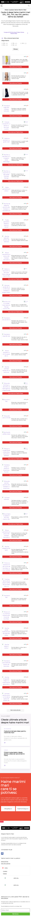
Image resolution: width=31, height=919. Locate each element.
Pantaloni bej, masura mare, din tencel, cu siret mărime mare (19, 600)
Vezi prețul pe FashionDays (15, 132)
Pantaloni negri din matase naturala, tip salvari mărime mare (18, 110)
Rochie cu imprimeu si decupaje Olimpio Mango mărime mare (18, 175)
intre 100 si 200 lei (5, 863)
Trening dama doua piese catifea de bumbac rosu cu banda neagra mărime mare (19, 583)
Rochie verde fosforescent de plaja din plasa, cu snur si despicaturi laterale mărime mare (19, 633)
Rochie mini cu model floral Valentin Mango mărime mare (19, 305)
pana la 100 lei (4, 861)
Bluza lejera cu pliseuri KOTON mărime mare (19, 517)
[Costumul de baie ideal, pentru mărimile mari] (15, 736)
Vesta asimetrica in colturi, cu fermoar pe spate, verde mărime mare (19, 191)
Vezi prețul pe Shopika (15, 67)
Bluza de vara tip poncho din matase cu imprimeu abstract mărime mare (19, 485)
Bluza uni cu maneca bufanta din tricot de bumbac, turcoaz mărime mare (19, 616)
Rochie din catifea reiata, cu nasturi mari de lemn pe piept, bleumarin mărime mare (19, 436)
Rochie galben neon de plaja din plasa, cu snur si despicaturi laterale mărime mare (19, 61)
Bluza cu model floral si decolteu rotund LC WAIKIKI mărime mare (19, 453)
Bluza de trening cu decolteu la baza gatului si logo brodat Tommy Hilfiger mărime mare (19, 388)
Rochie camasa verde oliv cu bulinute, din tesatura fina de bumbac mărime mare (19, 371)
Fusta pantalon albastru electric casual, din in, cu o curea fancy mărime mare (18, 224)
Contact (5, 871)
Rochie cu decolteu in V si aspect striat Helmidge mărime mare (18, 159)
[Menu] (1, 6)
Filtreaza (15, 49)
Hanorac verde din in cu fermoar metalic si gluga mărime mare (18, 289)
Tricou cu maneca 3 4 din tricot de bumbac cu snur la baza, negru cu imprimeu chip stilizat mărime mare (19, 567)
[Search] (28, 6)
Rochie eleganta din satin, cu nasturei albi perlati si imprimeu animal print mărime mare (19, 551)
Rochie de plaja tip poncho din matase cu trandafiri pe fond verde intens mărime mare (19, 208)
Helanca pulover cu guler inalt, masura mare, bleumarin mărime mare (19, 142)
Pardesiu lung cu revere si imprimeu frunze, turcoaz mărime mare (18, 469)
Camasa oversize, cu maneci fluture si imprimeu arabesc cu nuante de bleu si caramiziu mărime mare (19, 502)
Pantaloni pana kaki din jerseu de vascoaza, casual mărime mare (19, 665)
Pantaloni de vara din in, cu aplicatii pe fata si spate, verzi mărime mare (19, 322)
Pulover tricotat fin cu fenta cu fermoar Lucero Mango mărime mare (19, 126)
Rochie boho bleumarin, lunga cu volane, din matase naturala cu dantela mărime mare (19, 93)
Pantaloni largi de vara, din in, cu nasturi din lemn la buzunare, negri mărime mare (19, 338)
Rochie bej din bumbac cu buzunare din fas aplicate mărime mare (18, 77)
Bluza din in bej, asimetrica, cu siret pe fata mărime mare (19, 403)
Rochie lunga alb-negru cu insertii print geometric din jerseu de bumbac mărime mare (18, 682)
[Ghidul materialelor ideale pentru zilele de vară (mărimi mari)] (15, 758)
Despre (5, 873)
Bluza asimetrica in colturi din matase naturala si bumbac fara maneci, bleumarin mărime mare (19, 535)
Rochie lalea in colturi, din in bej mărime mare (18, 648)
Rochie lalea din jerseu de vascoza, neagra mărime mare (19, 239)
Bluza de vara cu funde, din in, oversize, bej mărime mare (19, 419)
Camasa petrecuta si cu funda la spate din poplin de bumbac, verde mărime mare (19, 698)
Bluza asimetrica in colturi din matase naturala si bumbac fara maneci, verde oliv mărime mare (19, 257)
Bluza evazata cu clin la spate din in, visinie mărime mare (19, 354)
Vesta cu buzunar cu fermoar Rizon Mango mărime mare (19, 272)
